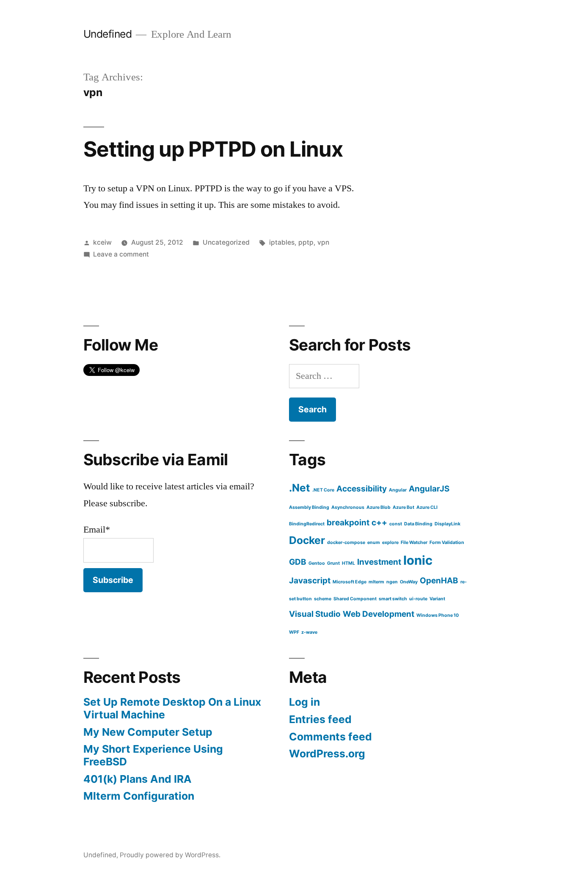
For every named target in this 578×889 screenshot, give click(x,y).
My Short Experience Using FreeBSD (153, 755)
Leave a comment (121, 254)
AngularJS (429, 489)
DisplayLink (447, 524)
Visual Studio (315, 614)
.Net (299, 487)
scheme (322, 599)
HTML (348, 563)
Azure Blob (378, 507)
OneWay (409, 582)
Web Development (378, 614)
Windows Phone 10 (437, 615)
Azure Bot (403, 507)
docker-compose (346, 542)
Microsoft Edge (349, 582)
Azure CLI (427, 507)
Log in (304, 702)
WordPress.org (327, 753)
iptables (282, 242)
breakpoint (348, 522)
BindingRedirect (307, 524)
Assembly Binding (309, 507)
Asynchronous (347, 507)
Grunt (333, 563)
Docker (307, 540)
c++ (379, 522)
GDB (297, 562)
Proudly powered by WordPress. (170, 855)
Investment (379, 562)
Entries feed (320, 719)
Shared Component (355, 599)
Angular (398, 490)
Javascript (309, 580)
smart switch (393, 599)
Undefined (107, 34)
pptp (306, 242)
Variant (437, 599)
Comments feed (330, 736)
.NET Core (323, 490)
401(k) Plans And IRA (137, 779)
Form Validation (446, 542)
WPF (294, 632)
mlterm (376, 582)
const (395, 524)
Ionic (417, 560)
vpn (323, 242)
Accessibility (361, 489)
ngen (392, 582)
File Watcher (414, 542)
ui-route (418, 599)
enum (373, 542)
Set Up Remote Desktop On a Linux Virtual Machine (172, 708)
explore (390, 542)
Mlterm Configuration (138, 796)
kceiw (102, 242)
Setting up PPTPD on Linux (213, 149)
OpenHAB (439, 580)
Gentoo (316, 563)
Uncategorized (226, 242)
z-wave (309, 632)
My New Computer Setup (147, 732)
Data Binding (418, 524)
